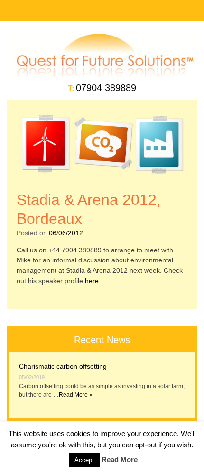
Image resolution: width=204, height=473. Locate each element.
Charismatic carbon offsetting (63, 366)
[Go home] (102, 75)
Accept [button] (84, 460)
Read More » (76, 394)
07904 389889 (106, 88)
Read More (120, 459)
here (92, 281)
